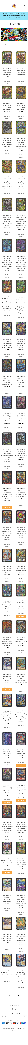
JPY (17, 1020)
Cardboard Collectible (15, 1028)
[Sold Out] (7, 84)
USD (14, 1020)
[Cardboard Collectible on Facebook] (13, 1009)
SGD (8, 1020)
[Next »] (18, 996)
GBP (11, 1020)
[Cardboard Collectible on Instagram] (15, 1009)
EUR (20, 1020)
